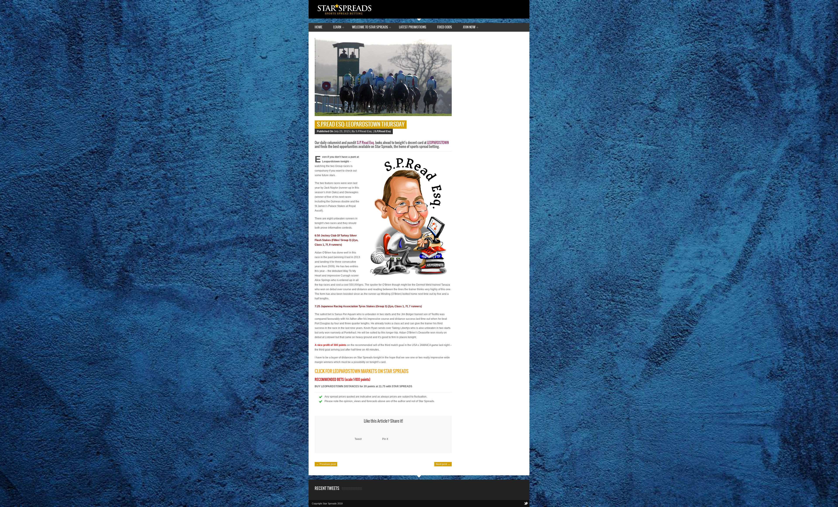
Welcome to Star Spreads (370, 27)
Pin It (385, 439)
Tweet (358, 439)
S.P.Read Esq (382, 131)
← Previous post (326, 464)
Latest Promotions (412, 27)
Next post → (443, 464)
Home (318, 27)
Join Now (469, 27)
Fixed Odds (444, 27)
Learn (337, 27)
